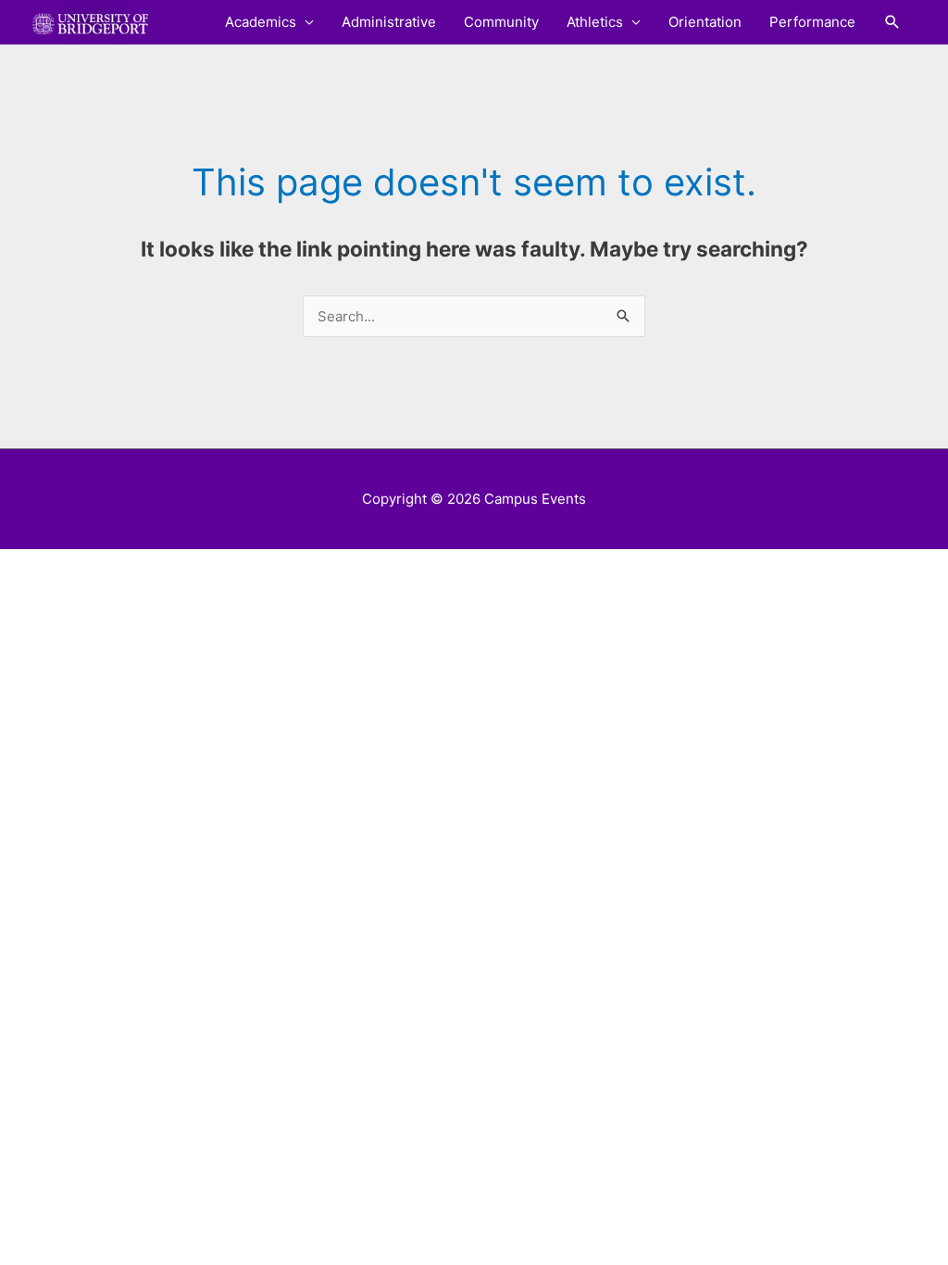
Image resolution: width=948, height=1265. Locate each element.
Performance (812, 22)
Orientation (705, 22)
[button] (892, 22)
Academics (260, 22)
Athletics (595, 22)
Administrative (389, 22)
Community (501, 22)
